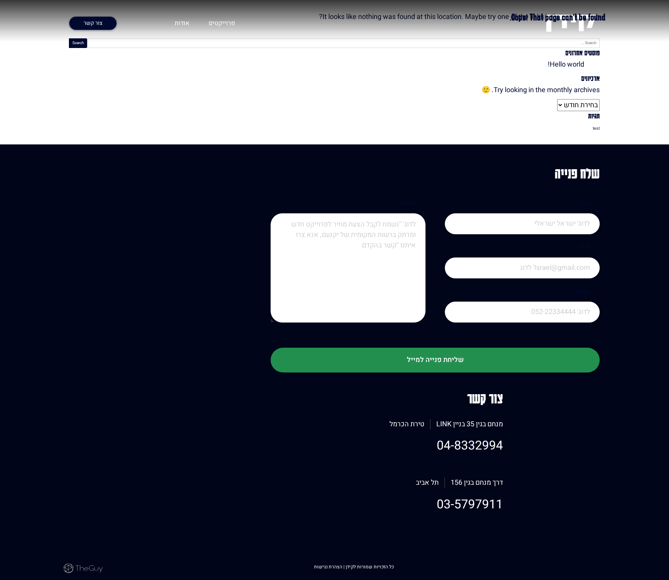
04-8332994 (470, 445)
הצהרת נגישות (328, 566)
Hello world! (566, 64)
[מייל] (522, 278)
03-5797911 (470, 504)
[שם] (522, 234)
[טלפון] (522, 323)
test (596, 128)
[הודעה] (348, 278)
